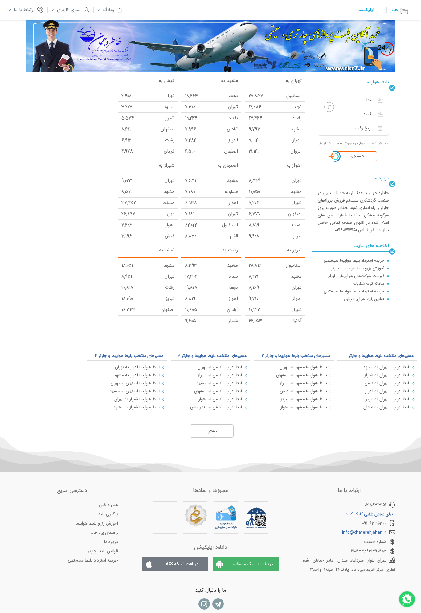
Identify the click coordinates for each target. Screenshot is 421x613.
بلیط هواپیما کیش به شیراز (220, 375)
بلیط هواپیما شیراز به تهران (137, 399)
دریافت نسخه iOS (182, 564)
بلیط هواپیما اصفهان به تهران (135, 383)
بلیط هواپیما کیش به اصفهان (218, 391)
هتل (394, 10)
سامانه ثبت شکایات (368, 283)
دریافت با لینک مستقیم (253, 564)
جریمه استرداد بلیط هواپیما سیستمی (354, 260)
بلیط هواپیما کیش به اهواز (220, 399)
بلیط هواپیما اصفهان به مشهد (134, 391)
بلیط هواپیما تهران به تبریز (388, 399)
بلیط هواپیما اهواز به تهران (137, 367)
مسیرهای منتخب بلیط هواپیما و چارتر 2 (296, 355)
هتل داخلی (108, 504)
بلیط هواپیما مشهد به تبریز (304, 399)
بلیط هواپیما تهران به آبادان (387, 407)
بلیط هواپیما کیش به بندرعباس (216, 407)
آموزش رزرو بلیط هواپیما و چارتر (357, 268)
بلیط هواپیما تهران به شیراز (388, 375)
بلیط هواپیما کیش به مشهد (219, 383)
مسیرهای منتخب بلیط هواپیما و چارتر (381, 355)
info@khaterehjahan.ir (364, 532)
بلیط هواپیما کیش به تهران (220, 367)
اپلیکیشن (365, 10)
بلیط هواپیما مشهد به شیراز (303, 383)
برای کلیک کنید (369, 514)
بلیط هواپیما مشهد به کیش (303, 391)
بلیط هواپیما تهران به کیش (388, 383)
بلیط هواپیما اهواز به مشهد (137, 375)
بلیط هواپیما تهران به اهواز (388, 391)
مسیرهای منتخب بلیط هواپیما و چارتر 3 (212, 355)
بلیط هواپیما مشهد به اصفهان (301, 375)
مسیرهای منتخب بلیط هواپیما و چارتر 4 (129, 355)
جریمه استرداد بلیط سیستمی (93, 560)
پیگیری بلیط (107, 514)
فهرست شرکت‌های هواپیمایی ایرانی (354, 276)
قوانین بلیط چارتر (103, 551)
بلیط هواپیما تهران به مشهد (387, 367)
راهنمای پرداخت (104, 532)
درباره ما (111, 541)
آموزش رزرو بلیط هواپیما (97, 523)
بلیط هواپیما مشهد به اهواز (303, 407)
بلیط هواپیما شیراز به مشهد (136, 407)
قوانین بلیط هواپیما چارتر (364, 299)
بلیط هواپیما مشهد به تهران (303, 367)
